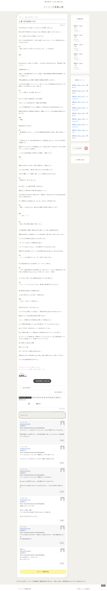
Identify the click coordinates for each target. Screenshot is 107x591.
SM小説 (39, 397)
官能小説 (53, 397)
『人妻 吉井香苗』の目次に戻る (42, 381)
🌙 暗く (103, 585)
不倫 (44, 397)
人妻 (48, 397)
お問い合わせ (80, 159)
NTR (35, 397)
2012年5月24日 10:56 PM (25, 551)
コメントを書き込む (43, 571)
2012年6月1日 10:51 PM (25, 448)
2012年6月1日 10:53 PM (25, 424)
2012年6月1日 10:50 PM (25, 471)
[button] (39, 403)
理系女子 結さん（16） (78, 107)
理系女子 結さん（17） (78, 85)
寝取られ (59, 397)
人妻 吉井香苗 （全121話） (25, 397)
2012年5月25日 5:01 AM (25, 499)
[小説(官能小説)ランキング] (23, 375)
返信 (62, 440)
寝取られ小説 (23, 399)
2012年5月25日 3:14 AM (25, 528)
